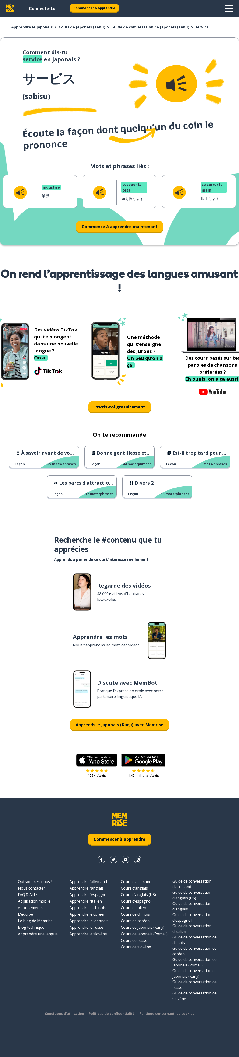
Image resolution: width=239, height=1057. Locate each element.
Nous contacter (31, 888)
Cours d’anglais (134, 888)
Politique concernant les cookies (166, 1013)
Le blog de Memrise (35, 920)
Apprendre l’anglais (87, 888)
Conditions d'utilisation (64, 1013)
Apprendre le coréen (87, 914)
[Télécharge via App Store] (97, 760)
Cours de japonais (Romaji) (144, 933)
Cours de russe (134, 940)
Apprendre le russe (86, 927)
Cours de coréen (135, 920)
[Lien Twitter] (113, 859)
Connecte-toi (43, 8)
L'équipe (25, 914)
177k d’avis (97, 775)
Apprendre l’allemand (88, 881)
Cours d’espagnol (136, 901)
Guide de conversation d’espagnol (191, 917)
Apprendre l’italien (86, 901)
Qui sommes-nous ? (35, 881)
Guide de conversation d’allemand (191, 884)
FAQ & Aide (27, 894)
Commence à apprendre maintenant (120, 226)
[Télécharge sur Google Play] (143, 760)
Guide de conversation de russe (194, 984)
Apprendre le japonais (32, 27)
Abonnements (30, 907)
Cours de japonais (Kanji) (82, 27)
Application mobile (34, 901)
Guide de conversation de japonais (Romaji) (194, 962)
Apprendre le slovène (88, 933)
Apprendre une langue (38, 933)
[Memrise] (10, 8)
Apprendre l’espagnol (88, 894)
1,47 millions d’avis (143, 775)
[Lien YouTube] (125, 859)
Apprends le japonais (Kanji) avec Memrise (119, 724)
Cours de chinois (135, 914)
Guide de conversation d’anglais (191, 906)
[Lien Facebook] (101, 859)
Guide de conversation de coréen (194, 951)
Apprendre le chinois (88, 907)
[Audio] (176, 83)
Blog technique (31, 927)
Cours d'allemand (136, 881)
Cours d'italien (133, 907)
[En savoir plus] (228, 8)
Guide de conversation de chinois (194, 940)
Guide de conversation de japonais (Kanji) (150, 27)
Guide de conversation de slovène (194, 996)
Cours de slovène (136, 946)
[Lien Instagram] (137, 859)
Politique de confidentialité (112, 1013)
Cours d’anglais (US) (138, 894)
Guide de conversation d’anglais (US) (191, 895)
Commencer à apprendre (94, 8)
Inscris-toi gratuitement (119, 407)
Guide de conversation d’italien (191, 928)
